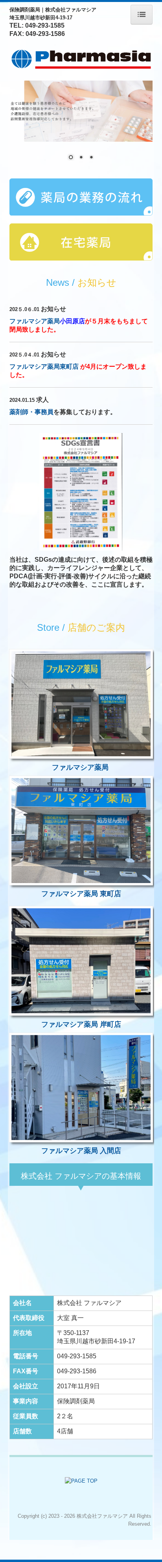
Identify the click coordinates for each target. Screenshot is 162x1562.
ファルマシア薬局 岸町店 (81, 1024)
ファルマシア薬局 (34, 321)
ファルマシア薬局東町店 (44, 366)
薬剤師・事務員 (31, 412)
